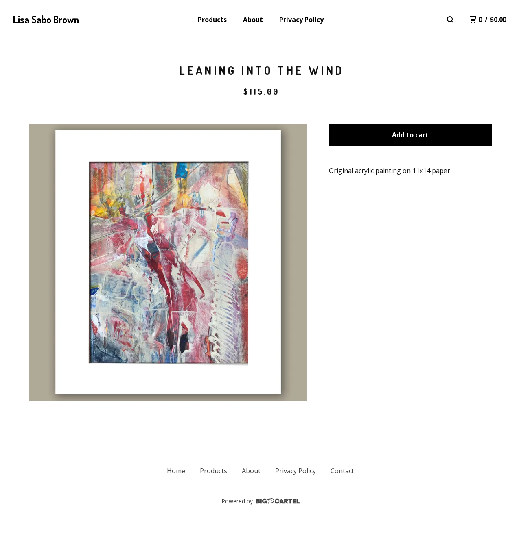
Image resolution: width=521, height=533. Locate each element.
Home (176, 470)
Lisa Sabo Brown (46, 19)
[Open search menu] (450, 19)
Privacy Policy (301, 19)
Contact (342, 470)
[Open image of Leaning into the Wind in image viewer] (168, 262)
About (253, 19)
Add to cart (410, 134)
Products (212, 19)
